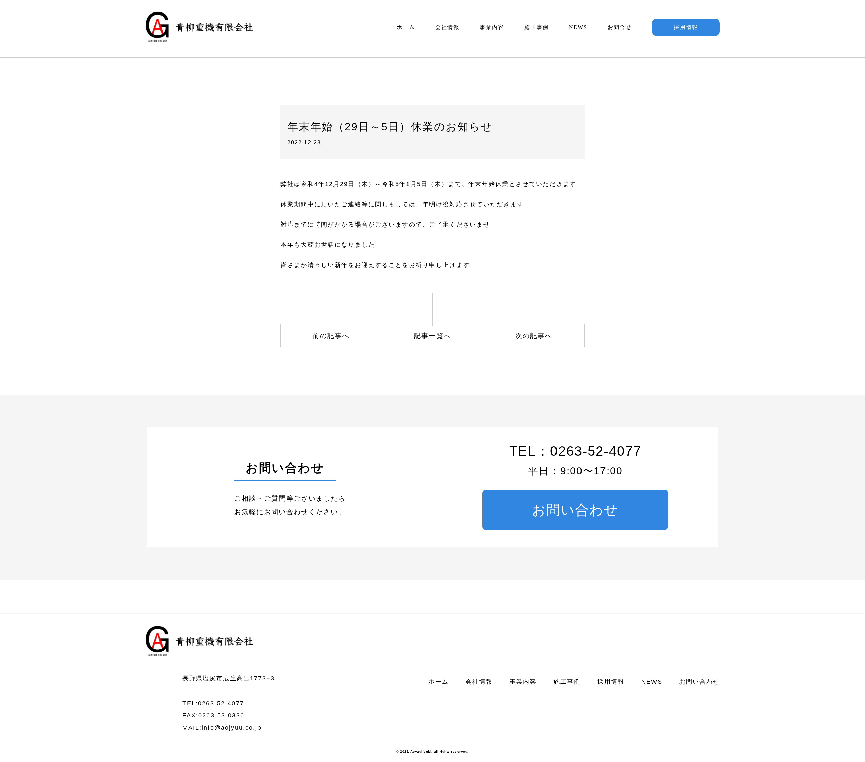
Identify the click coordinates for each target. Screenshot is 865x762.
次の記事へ (533, 335)
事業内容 (492, 27)
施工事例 (536, 27)
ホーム (406, 27)
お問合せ (620, 27)
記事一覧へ (432, 335)
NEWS (578, 27)
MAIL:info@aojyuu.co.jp (222, 727)
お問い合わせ (575, 509)
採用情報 (686, 27)
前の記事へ (331, 335)
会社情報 (447, 27)
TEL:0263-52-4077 (213, 703)
